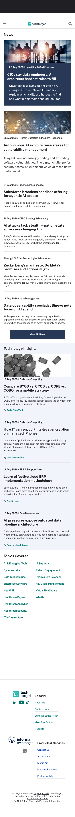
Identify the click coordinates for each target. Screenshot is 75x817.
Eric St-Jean (13, 501)
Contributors (42, 709)
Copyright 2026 (41, 793)
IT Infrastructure (13, 617)
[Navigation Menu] (4, 23)
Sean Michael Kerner (18, 545)
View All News (37, 334)
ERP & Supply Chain (30, 469)
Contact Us (43, 749)
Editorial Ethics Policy (46, 715)
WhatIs (40, 597)
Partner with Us (45, 776)
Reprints (39, 728)
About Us (40, 702)
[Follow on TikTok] (27, 702)
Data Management (29, 298)
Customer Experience (32, 185)
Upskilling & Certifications (39, 67)
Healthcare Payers (14, 597)
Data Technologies (14, 576)
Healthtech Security (15, 610)
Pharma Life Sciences (48, 576)
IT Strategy (42, 563)
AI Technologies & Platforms (35, 258)
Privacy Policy (53, 796)
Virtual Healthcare (46, 590)
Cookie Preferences (37, 798)
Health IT (9, 590)
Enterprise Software (15, 583)
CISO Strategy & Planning (33, 218)
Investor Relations (47, 769)
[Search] (70, 23)
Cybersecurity (12, 570)
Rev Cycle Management (50, 583)
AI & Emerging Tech (15, 563)
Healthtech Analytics (16, 603)
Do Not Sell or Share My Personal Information (37, 801)
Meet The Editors (44, 722)
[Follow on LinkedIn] (14, 702)
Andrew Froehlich (16, 457)
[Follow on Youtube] (22, 702)
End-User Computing (31, 379)
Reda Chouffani (15, 410)
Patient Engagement (48, 570)
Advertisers (43, 756)
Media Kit (42, 763)
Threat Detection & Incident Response (41, 138)
